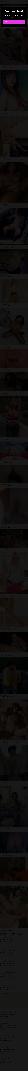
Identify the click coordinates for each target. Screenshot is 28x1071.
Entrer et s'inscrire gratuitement (14, 22)
